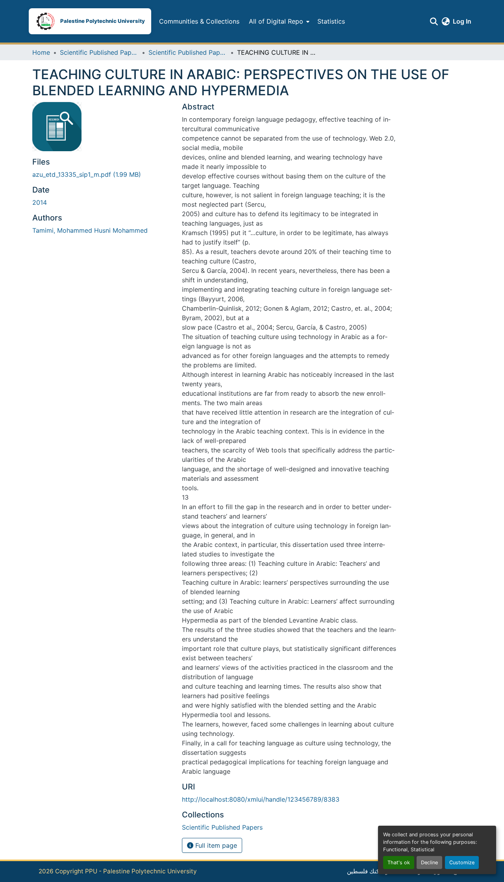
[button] (90, 21)
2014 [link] (39, 202)
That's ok (398, 862)
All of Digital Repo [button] (276, 21)
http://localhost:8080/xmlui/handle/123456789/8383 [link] (260, 799)
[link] (102, 174)
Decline (429, 862)
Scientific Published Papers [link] (99, 52)
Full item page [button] (215, 845)
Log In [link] (462, 21)
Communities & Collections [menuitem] (199, 21)
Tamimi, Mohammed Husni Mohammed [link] (90, 230)
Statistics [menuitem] (331, 21)
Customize (461, 862)
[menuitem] (278, 21)
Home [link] (41, 52)
